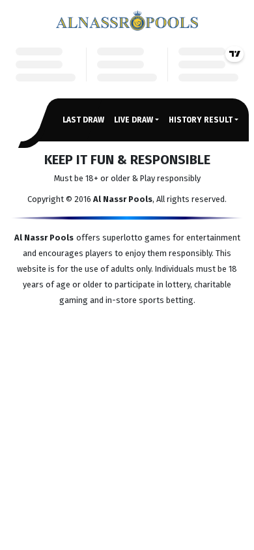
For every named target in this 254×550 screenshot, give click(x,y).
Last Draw (83, 119)
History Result (201, 119)
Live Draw (133, 119)
